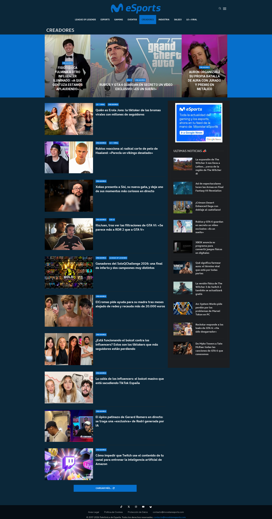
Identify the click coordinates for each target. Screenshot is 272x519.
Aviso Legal (93, 512)
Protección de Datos (138, 512)
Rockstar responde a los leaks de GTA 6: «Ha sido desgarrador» (209, 328)
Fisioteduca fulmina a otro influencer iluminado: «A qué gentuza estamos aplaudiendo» (68, 78)
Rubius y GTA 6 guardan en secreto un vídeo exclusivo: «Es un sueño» (136, 87)
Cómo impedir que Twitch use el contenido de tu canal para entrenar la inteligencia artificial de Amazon (130, 459)
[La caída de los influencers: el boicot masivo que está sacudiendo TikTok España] (69, 388)
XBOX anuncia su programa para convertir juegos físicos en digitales (209, 248)
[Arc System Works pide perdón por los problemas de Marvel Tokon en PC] (182, 308)
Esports (105, 19)
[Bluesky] (151, 506)
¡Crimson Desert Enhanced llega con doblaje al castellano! (208, 206)
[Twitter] (129, 506)
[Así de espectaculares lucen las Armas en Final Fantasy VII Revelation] (182, 188)
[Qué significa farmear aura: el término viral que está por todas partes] (182, 267)
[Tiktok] (121, 506)
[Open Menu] (224, 8)
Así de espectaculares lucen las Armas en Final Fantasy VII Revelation (210, 187)
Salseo (178, 19)
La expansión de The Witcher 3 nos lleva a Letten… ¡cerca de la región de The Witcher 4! (208, 166)
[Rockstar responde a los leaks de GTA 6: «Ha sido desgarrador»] (182, 329)
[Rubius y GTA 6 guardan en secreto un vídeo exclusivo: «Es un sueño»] (136, 65)
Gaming (118, 19)
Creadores (148, 19)
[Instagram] (136, 506)
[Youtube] (143, 506)
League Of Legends (85, 19)
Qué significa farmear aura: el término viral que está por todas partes (208, 268)
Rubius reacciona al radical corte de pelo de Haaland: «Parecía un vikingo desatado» (127, 150)
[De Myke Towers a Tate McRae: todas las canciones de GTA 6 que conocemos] (182, 348)
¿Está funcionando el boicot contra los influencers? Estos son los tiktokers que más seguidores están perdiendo (127, 344)
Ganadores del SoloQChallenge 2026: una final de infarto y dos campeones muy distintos (129, 265)
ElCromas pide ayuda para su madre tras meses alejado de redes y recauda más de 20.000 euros (130, 304)
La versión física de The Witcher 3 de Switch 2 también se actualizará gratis (209, 289)
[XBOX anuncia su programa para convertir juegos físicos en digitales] (182, 247)
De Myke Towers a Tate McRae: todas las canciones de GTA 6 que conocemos (209, 349)
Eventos (132, 19)
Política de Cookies (113, 512)
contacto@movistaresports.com (168, 512)
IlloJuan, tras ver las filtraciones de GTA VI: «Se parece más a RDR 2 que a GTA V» (129, 227)
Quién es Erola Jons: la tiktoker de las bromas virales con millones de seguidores (128, 112)
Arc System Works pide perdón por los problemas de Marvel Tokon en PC (209, 309)
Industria (164, 19)
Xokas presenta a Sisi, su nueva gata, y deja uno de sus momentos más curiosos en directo (129, 189)
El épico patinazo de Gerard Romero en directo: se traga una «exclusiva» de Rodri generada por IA (130, 421)
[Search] (219, 8)
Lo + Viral (191, 19)
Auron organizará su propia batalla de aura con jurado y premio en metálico (204, 80)
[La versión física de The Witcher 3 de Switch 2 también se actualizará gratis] (182, 288)
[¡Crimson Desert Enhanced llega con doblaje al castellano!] (182, 207)
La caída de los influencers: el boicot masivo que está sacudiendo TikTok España (130, 380)
